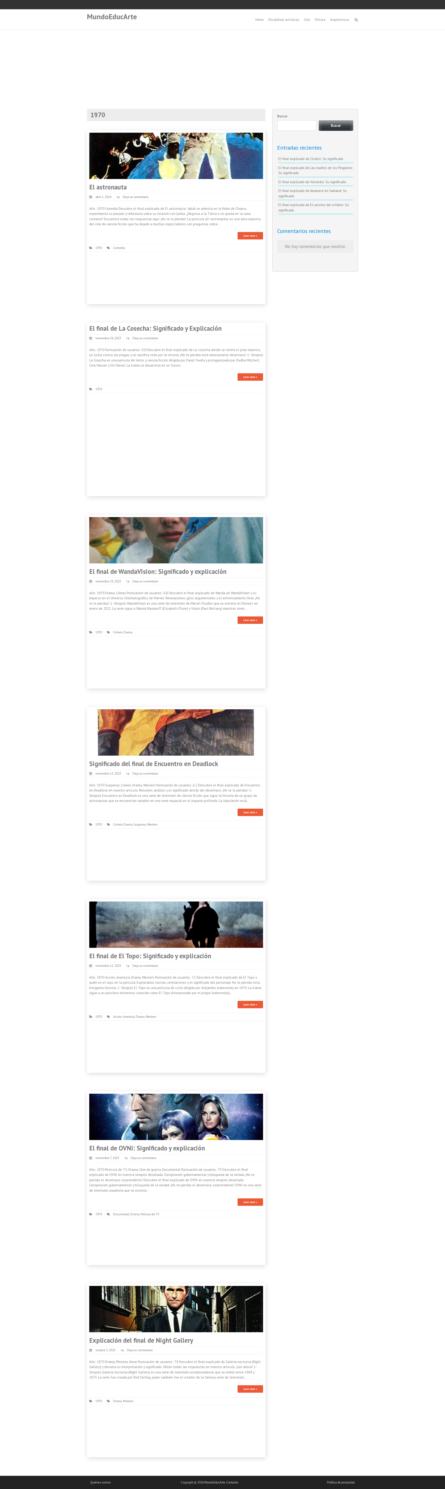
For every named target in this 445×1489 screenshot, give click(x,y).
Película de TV (149, 1214)
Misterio (128, 1401)
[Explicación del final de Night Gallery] (176, 1309)
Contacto (232, 1482)
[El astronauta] (176, 155)
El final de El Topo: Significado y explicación (150, 956)
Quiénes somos (100, 1482)
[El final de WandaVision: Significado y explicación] (176, 540)
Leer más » (250, 235)
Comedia (119, 248)
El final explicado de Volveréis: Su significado (312, 182)
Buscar (282, 116)
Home (259, 19)
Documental (121, 1214)
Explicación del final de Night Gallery (141, 1340)
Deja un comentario (136, 197)
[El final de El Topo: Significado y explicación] (176, 924)
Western (152, 824)
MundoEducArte (112, 16)
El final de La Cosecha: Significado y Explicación (155, 328)
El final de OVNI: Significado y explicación (147, 1148)
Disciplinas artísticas (283, 19)
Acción (117, 1017)
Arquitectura (339, 19)
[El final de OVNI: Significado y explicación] (176, 1116)
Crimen (117, 632)
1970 (98, 248)
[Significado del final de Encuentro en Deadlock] (176, 732)
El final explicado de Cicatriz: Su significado (310, 159)
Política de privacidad (341, 1482)
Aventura (129, 1017)
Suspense (140, 824)
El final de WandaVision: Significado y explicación (157, 571)
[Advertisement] (222, 64)
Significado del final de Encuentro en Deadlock (153, 763)
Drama (128, 632)
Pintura (320, 19)
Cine (307, 19)
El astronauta (108, 187)
